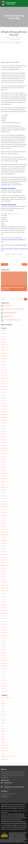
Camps (2, 700)
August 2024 (4, 389)
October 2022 (4, 450)
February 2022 (4, 473)
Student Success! (8, 305)
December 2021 (4, 478)
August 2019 (3, 543)
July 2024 (3, 392)
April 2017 (3, 601)
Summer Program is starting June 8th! (12, 319)
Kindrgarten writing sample (7, 188)
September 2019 (4, 540)
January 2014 (4, 657)
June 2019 (3, 548)
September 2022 (4, 453)
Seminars (3, 736)
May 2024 (3, 397)
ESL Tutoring (4, 714)
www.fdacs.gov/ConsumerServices (16, 829)
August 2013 (3, 669)
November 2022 (4, 448)
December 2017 (4, 585)
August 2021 (3, 490)
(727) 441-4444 (4, 796)
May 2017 (3, 599)
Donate (2, 708)
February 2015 (4, 627)
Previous (5, 264)
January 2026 (4, 347)
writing (9, 204)
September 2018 (4, 565)
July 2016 (3, 615)
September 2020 (4, 512)
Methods (3, 728)
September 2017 (4, 590)
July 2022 (3, 459)
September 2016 (4, 613)
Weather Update (4, 759)
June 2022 (3, 462)
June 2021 (3, 492)
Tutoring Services (5, 748)
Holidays (3, 722)
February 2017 (4, 604)
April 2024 (3, 400)
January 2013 (4, 688)
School (2, 734)
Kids (2, 725)
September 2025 (4, 355)
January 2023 (4, 442)
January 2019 (4, 557)
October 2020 (4, 509)
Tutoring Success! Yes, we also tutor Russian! (14, 309)
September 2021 (4, 487)
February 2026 (4, 344)
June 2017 (3, 596)
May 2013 (3, 677)
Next (24, 264)
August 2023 (4, 423)
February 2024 (4, 406)
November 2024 (4, 381)
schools (20, 254)
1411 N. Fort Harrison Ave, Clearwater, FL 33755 (11, 810)
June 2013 (3, 674)
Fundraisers (3, 720)
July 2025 (3, 361)
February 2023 (4, 439)
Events (2, 717)
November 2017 (4, 587)
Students (3, 739)
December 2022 (4, 445)
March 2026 (3, 341)
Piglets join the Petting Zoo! (10, 312)
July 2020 (3, 518)
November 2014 (4, 635)
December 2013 (4, 660)
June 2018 (3, 573)
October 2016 (4, 610)
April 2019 (3, 551)
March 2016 (3, 621)
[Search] (25, 299)
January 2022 (4, 476)
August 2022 (4, 456)
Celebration (3, 703)
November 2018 (4, 559)
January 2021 (4, 501)
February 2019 (4, 554)
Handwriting (14, 254)
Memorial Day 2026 (8, 316)
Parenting (17, 39)
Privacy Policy (4, 812)
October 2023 (4, 417)
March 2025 (3, 369)
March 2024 (3, 403)
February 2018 (4, 582)
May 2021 (3, 495)
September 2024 (4, 386)
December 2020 (4, 504)
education (8, 254)
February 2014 (4, 655)
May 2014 (3, 646)
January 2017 (4, 607)
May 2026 (3, 336)
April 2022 (3, 467)
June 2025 (3, 364)
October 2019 (4, 537)
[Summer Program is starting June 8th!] (2, 320)
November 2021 (4, 481)
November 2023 (4, 414)
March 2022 (3, 470)
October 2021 (4, 484)
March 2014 (3, 652)
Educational (12, 39)
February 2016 (4, 624)
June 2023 (3, 428)
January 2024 (4, 409)
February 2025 (4, 372)
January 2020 (4, 529)
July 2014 (3, 641)
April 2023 (3, 434)
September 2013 (4, 666)
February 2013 (4, 685)
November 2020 (4, 506)
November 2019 (4, 534)
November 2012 (4, 691)
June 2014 (3, 643)
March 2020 (3, 526)
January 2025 (4, 375)
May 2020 (3, 523)
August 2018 (4, 568)
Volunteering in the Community (8, 756)
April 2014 (3, 649)
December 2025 (4, 350)
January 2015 (4, 629)
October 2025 (4, 353)
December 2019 (4, 532)
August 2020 (4, 515)
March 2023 (3, 436)
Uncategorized (4, 750)
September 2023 (4, 420)
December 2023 (4, 411)
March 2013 (3, 682)
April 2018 (3, 576)
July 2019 (3, 546)
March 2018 (3, 579)
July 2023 (3, 425)
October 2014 (4, 638)
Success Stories (4, 742)
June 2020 (3, 520)
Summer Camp (4, 745)
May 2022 (3, 464)
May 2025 (3, 367)
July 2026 (3, 330)
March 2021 (3, 498)
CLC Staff (3, 706)
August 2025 (4, 358)
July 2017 (3, 593)
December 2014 (4, 632)
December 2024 (4, 378)
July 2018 (3, 571)
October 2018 (4, 562)
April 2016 (3, 618)
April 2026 (3, 339)
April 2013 (3, 680)
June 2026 (3, 333)
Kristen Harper (19, 37)
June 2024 (3, 395)
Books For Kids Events (6, 697)
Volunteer (3, 753)
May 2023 (3, 431)
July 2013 (3, 671)
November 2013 (4, 663)
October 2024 (4, 383)
